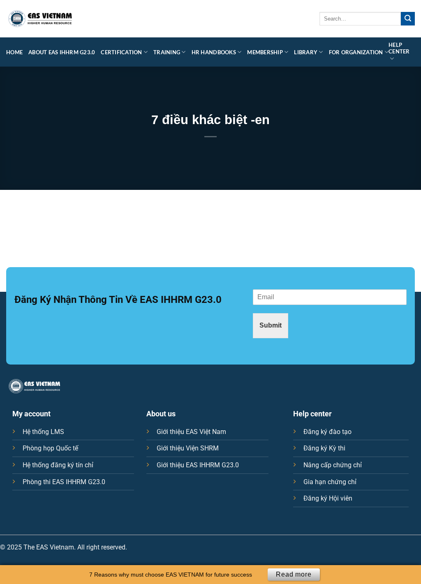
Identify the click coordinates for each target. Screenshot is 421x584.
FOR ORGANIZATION (356, 52)
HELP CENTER (399, 48)
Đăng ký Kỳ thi (324, 448)
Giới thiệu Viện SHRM (188, 448)
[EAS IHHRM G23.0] (40, 18)
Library (305, 52)
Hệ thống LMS (43, 432)
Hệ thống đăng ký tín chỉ (58, 465)
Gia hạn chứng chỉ (329, 482)
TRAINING (166, 52)
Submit (270, 325)
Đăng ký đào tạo (327, 432)
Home (14, 52)
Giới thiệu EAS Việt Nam (191, 432)
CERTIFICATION (121, 52)
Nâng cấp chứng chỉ (332, 465)
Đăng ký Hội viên (327, 498)
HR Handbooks (214, 52)
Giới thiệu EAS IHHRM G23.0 (198, 465)
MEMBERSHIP (265, 52)
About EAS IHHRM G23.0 (61, 52)
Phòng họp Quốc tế (50, 448)
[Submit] (408, 19)
